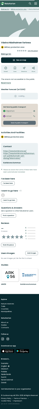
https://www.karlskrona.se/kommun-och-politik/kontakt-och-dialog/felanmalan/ (19, 155)
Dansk (3, 382)
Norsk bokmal (7, 380)
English (4, 366)
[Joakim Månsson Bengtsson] (3, 195)
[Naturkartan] (8, 3)
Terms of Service (20, 398)
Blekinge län (6, 54)
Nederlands (6, 374)
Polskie (4, 371)
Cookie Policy (6, 401)
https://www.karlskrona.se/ (14, 151)
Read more (6, 83)
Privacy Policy (6, 398)
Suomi (3, 377)
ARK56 (3, 284)
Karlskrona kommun (28, 284)
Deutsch (4, 369)
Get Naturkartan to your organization (16, 389)
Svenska (4, 363)
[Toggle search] (30, 3)
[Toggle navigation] (35, 3)
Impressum (18, 401)
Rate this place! (33, 51)
